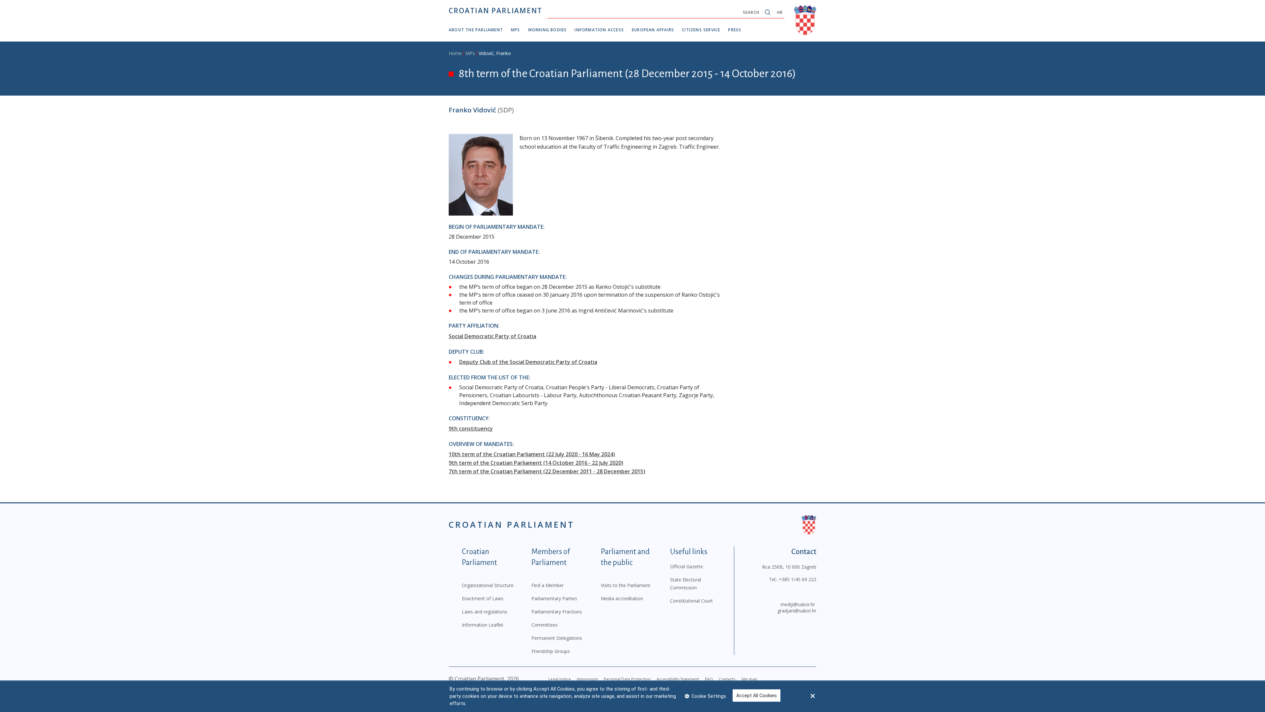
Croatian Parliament (495, 10)
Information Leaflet (482, 625)
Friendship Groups (550, 651)
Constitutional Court (691, 601)
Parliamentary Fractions (556, 611)
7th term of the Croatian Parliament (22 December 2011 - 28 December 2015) (547, 471)
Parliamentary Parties (554, 598)
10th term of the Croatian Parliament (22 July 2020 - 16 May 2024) (532, 454)
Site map (749, 679)
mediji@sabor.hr (797, 604)
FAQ (709, 679)
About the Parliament (476, 30)
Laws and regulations (484, 611)
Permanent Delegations (556, 638)
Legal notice (559, 679)
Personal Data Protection (627, 679)
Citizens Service (701, 30)
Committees (544, 625)
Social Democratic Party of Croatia (492, 336)
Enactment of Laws (482, 598)
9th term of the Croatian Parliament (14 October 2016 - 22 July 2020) (536, 462)
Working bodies (547, 30)
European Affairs (653, 30)
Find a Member (547, 585)
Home (455, 53)
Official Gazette (686, 566)
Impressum (587, 679)
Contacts (727, 679)
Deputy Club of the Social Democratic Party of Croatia (528, 362)
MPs (515, 30)
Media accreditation (622, 598)
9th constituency (471, 428)
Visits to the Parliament (625, 585)
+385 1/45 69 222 (797, 579)
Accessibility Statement (678, 679)
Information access (599, 30)
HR (780, 12)
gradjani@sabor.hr (796, 611)
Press (734, 30)
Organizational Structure (488, 585)
